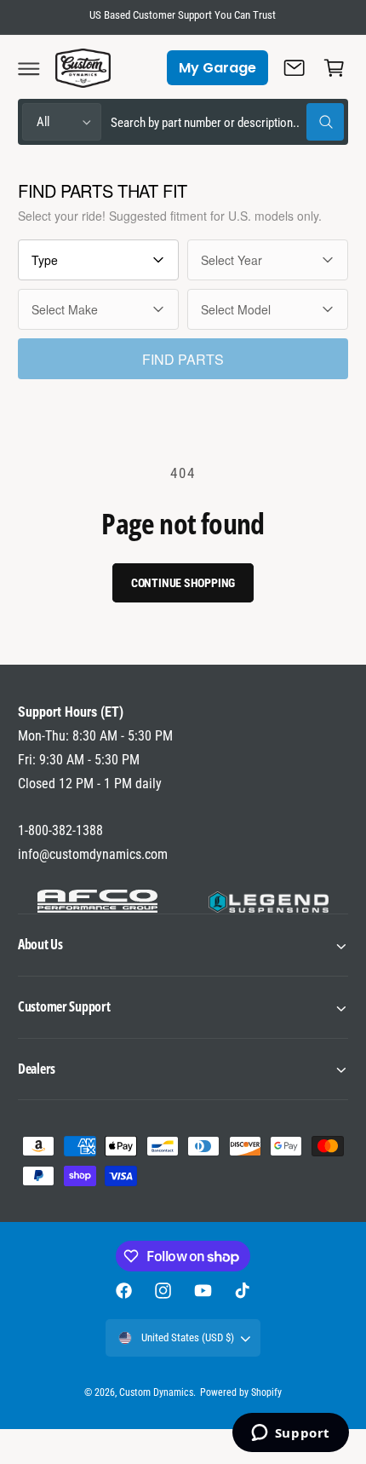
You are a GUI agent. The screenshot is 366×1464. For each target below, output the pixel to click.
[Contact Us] (294, 68)
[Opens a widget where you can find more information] (290, 1434)
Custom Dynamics (156, 1392)
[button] (29, 68)
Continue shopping (183, 583)
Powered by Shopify (241, 1392)
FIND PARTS (183, 359)
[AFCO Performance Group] (97, 902)
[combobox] (227, 122)
